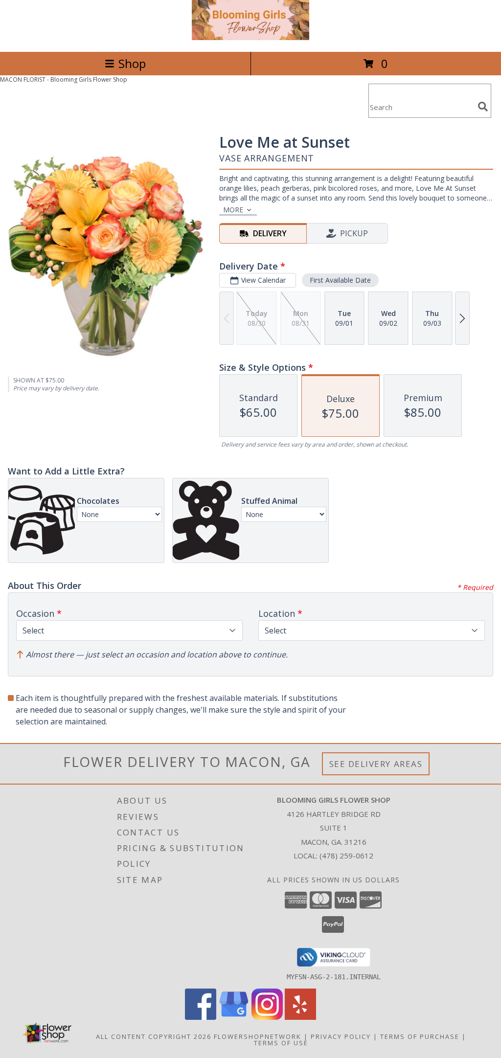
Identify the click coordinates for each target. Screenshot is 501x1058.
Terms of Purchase (419, 1036)
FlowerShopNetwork (257, 1036)
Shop (132, 63)
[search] (483, 106)
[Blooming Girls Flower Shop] (250, 37)
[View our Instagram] (267, 1017)
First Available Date (340, 280)
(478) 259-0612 (346, 855)
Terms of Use (281, 1042)
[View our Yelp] (300, 1017)
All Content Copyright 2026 (153, 1036)
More (233, 209)
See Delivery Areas (376, 763)
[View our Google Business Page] (234, 1017)
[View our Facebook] (200, 1017)
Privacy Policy (341, 1036)
